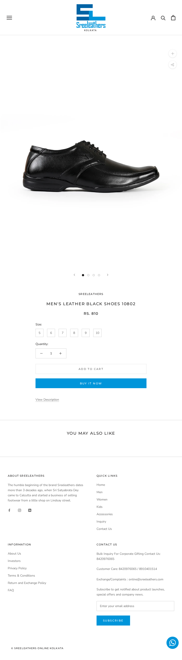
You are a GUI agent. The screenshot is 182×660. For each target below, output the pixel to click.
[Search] (163, 17)
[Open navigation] (9, 18)
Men (100, 492)
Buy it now (91, 383)
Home (101, 485)
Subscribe (113, 620)
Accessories (105, 514)
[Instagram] (19, 510)
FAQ (11, 590)
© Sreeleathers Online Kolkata (37, 648)
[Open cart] (173, 17)
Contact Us (104, 529)
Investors (14, 561)
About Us (14, 553)
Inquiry (101, 521)
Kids (100, 507)
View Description (47, 400)
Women (102, 499)
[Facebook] (9, 510)
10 (97, 333)
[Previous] (74, 275)
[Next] (107, 275)
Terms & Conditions (21, 575)
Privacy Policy (17, 568)
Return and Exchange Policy (27, 583)
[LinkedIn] (29, 510)
